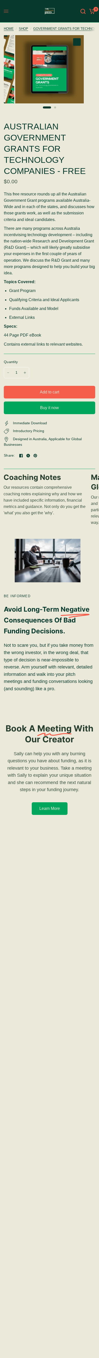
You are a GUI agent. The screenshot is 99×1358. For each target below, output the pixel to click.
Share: (9, 455)
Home (9, 29)
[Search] (83, 11)
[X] (28, 456)
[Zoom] (77, 42)
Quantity (11, 362)
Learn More (49, 808)
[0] (91, 11)
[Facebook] (21, 456)
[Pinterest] (35, 456)
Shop (23, 29)
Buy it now (49, 408)
